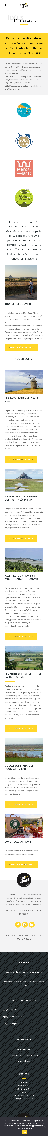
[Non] (45, 1126)
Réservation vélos (24, 1049)
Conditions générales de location (24, 1055)
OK (24, 1132)
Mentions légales (24, 1061)
